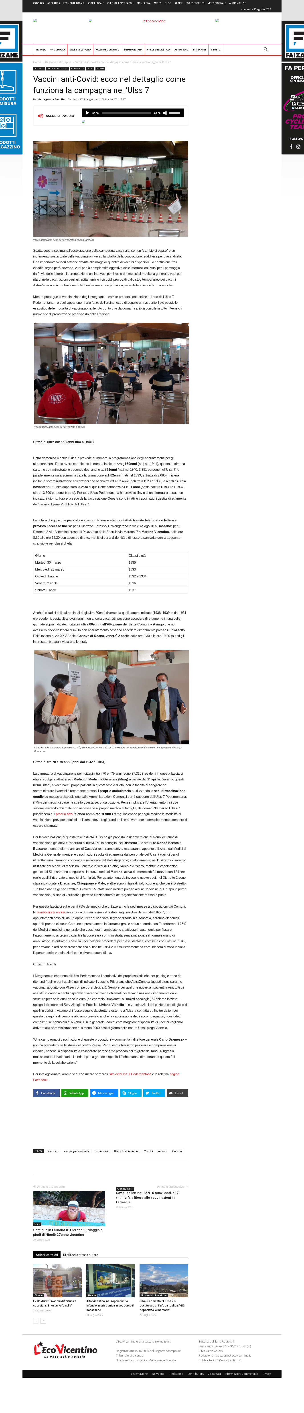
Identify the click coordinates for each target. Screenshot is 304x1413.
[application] (133, 113)
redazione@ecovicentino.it (233, 1355)
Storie (178, 3)
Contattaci (214, 1374)
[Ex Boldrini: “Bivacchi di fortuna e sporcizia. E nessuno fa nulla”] (57, 1280)
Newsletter (159, 1374)
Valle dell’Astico (158, 49)
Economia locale (73, 3)
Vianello (177, 1151)
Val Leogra (57, 49)
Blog (168, 3)
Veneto (216, 49)
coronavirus (102, 1151)
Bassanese (199, 49)
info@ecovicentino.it (227, 1360)
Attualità (53, 3)
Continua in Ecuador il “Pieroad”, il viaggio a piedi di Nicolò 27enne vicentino (68, 1232)
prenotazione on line (50, 912)
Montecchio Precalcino (154, 1295)
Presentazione (139, 1374)
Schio (90, 68)
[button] (265, 50)
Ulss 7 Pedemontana (126, 1151)
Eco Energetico (195, 3)
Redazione (176, 1374)
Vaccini (148, 1151)
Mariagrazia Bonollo (51, 99)
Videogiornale (217, 3)
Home (37, 62)
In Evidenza (77, 68)
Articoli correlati (47, 1255)
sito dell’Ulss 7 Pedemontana (130, 1074)
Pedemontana (133, 49)
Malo (37, 1224)
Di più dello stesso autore (80, 1255)
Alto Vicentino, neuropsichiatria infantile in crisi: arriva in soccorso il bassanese (110, 1305)
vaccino (162, 1151)
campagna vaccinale (77, 1151)
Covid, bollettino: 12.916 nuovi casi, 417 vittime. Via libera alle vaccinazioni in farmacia (147, 1197)
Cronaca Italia (125, 1188)
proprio (64, 814)
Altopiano (181, 49)
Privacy (266, 1374)
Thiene (100, 68)
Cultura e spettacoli (120, 3)
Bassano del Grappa (58, 62)
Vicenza (41, 49)
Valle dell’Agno (80, 49)
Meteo (158, 3)
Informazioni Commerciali (241, 1374)
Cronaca (38, 3)
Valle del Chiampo (107, 49)
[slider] (175, 113)
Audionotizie (237, 3)
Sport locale (95, 3)
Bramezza (53, 1151)
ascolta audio (87, 113)
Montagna (144, 3)
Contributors (195, 1374)
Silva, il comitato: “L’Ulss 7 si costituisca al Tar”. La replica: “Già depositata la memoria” (162, 1305)
